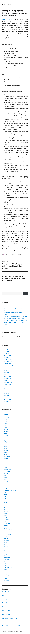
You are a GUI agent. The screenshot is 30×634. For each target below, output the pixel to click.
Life (5, 496)
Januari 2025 (7, 378)
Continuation (7, 442)
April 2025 (6, 372)
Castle (5, 433)
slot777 (4, 622)
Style (5, 555)
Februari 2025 (7, 376)
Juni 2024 (6, 391)
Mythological (7, 511)
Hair (5, 475)
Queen (5, 532)
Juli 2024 (6, 390)
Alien (5, 412)
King (5, 492)
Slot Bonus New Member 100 (10, 618)
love (5, 498)
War (5, 573)
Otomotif (6, 521)
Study (5, 554)
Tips (5, 563)
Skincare (6, 546)
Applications (7, 418)
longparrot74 (7, 254)
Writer (5, 578)
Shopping (6, 540)
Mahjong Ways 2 (7, 614)
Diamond (6, 450)
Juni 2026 (6, 351)
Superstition (7, 557)
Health (5, 479)
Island (5, 483)
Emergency (7, 456)
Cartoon (6, 431)
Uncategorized (21, 254)
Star (5, 552)
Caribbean (6, 429)
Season (6, 538)
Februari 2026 (8, 355)
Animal (6, 414)
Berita (5, 423)
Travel (5, 565)
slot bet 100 (5, 591)
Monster (6, 504)
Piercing (6, 525)
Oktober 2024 (7, 384)
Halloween (7, 477)
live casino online (7, 603)
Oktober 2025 (7, 363)
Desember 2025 (8, 359)
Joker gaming (6, 610)
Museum (6, 509)
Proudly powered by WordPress (15, 631)
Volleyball (6, 571)
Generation (7, 473)
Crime (5, 446)
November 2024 (8, 382)
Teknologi (6, 559)
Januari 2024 (7, 401)
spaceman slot (8, 550)
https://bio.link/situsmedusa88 (11, 626)
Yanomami (6, 5)
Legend (6, 494)
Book (5, 425)
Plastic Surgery (8, 529)
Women (6, 576)
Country (6, 444)
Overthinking (7, 523)
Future (5, 465)
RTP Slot (4, 595)
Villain (5, 569)
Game (5, 467)
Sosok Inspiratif (8, 548)
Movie (5, 508)
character (6, 437)
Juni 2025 (6, 369)
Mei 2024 (6, 393)
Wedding (6, 575)
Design (6, 448)
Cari (3, 291)
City (5, 441)
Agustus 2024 (7, 388)
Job (5, 485)
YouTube (6, 580)
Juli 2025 (6, 367)
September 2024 (8, 386)
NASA (5, 513)
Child (5, 439)
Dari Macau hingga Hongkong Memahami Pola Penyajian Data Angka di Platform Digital (15, 322)
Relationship (7, 534)
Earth (5, 454)
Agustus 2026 (7, 347)
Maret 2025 (7, 374)
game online (7, 469)
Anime (5, 416)
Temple (6, 561)
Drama (5, 452)
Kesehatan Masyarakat (10, 490)
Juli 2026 (6, 349)
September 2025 (8, 365)
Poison (5, 531)
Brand (5, 427)
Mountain (6, 506)
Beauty (6, 421)
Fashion (6, 458)
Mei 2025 (6, 370)
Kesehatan (7, 488)
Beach (5, 420)
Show (5, 542)
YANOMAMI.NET (7, 19)
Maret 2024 (7, 397)
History (6, 481)
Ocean (5, 517)
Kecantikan (7, 487)
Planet (5, 527)
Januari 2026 (7, 357)
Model (5, 502)
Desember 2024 (8, 380)
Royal (5, 536)
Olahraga (6, 519)
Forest (5, 462)
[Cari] (25, 293)
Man (5, 500)
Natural (6, 515)
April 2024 (6, 395)
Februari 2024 (7, 399)
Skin (5, 544)
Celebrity (6, 435)
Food (5, 460)
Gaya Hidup (7, 471)
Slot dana (5, 606)
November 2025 (8, 361)
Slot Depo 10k (6, 599)
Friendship (7, 464)
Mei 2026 (6, 353)
